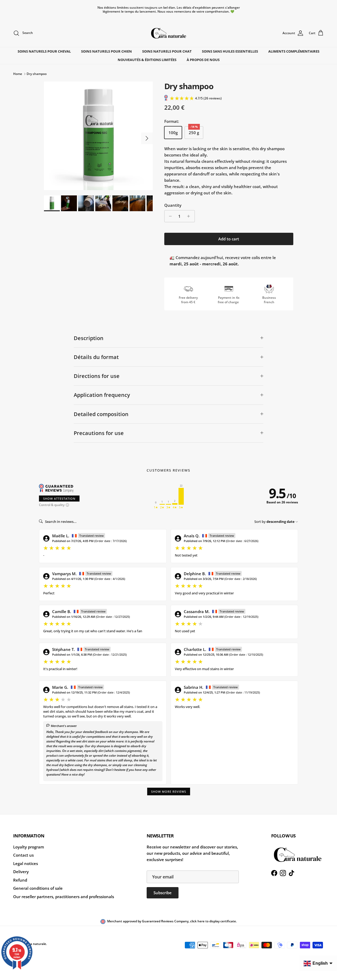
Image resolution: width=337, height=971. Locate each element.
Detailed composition (101, 414)
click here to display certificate (213, 921)
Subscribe (162, 892)
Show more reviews (168, 791)
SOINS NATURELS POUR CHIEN (106, 51)
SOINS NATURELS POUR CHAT (167, 51)
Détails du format (96, 357)
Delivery (21, 871)
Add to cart (228, 238)
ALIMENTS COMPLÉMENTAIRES (293, 51)
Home (17, 74)
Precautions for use (99, 433)
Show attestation (59, 498)
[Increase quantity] (190, 216)
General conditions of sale (38, 888)
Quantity (172, 205)
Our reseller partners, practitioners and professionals (63, 896)
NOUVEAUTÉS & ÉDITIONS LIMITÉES (147, 59)
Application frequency (102, 394)
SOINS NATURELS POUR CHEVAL (44, 51)
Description (88, 338)
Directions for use (97, 376)
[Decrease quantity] (169, 216)
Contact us (23, 855)
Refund (20, 880)
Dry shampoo (37, 74)
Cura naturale (35, 944)
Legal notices (25, 863)
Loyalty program (28, 846)
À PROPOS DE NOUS (203, 59)
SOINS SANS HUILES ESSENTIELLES (230, 51)
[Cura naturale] (168, 33)
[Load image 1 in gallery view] (98, 136)
